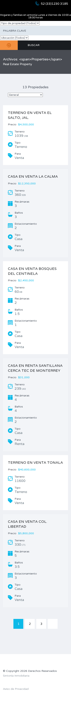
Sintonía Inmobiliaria (16, 675)
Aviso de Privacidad (16, 689)
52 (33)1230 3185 (54, 4)
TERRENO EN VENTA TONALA (35, 462)
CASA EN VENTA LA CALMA (33, 176)
